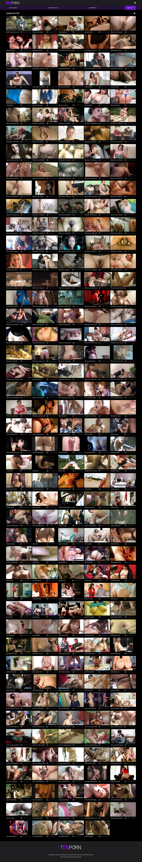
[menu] (71, 847)
